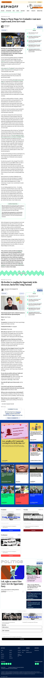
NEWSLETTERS (22, 611)
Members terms (29, 652)
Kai (1, 652)
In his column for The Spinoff (7, 68)
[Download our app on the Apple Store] (36, 664)
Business (11, 657)
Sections (22, 10)
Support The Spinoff (6, 2)
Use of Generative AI (20, 655)
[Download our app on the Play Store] (38, 664)
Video (2, 650)
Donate (27, 650)
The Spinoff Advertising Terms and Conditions (9, 668)
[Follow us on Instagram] (8, 664)
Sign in (40, 2)
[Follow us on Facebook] (2, 664)
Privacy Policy (3, 667)
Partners (2, 655)
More (28, 10)
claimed (3, 60)
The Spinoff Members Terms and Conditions (16, 667)
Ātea (14, 10)
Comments (22, 293)
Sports (10, 654)
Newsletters (39, 10)
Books (17, 10)
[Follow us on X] (4, 664)
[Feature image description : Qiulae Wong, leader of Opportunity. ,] (12, 572)
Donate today (36, 7)
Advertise (23, 650)
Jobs (23, 652)
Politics (2, 10)
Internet (2, 654)
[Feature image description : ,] (34, 570)
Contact (19, 650)
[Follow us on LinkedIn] (10, 664)
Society (10, 650)
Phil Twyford (7, 25)
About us (19, 652)
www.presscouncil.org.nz (5, 673)
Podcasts (33, 10)
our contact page (9, 672)
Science (2, 657)
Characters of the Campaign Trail (11, 288)
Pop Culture (8, 10)
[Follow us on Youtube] (6, 664)
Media (10, 655)
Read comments (12, 418)
